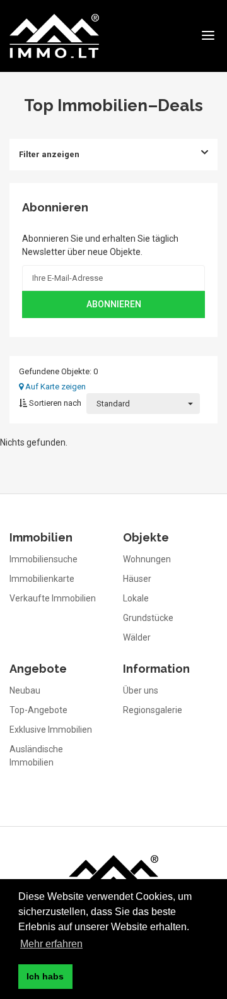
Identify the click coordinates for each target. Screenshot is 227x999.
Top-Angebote (38, 710)
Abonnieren (113, 304)
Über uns (140, 690)
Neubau (24, 690)
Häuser (137, 579)
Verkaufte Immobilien (52, 598)
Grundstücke (148, 618)
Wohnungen (147, 559)
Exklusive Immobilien (50, 729)
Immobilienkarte (41, 579)
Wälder (137, 637)
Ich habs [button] (45, 976)
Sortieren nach (54, 403)
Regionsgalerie (152, 710)
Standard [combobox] (113, 403)
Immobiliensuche (43, 559)
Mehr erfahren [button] (51, 943)
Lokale (136, 598)
